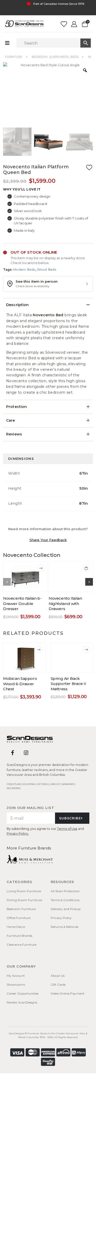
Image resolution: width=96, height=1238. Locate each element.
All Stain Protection (65, 891)
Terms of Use (67, 829)
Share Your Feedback (48, 540)
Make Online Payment (67, 993)
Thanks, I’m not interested (48, 1229)
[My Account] (74, 24)
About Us (58, 976)
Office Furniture (18, 918)
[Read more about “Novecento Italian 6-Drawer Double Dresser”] (41, 568)
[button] (48, 284)
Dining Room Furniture (24, 900)
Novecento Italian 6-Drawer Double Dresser (22, 603)
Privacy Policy (61, 918)
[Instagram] (26, 753)
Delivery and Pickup (66, 909)
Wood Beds (46, 269)
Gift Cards (58, 984)
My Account (16, 976)
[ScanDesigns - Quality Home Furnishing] (24, 23)
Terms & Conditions (65, 900)
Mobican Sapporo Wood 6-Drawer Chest (20, 683)
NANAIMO (68, 784)
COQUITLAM (14, 784)
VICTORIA (42, 784)
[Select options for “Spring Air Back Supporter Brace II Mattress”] (86, 649)
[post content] (25, 577)
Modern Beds (24, 269)
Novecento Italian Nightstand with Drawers (65, 603)
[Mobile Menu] (10, 43)
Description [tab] (17, 304)
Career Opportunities (22, 993)
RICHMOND (13, 788)
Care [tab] (10, 420)
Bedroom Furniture (21, 909)
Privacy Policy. (18, 833)
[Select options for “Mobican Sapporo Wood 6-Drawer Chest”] (39, 649)
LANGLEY (54, 784)
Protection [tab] (16, 406)
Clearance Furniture (21, 944)
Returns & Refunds (64, 927)
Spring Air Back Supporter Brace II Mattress (68, 683)
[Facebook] (12, 753)
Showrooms (16, 984)
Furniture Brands (19, 936)
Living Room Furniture (24, 891)
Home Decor (16, 927)
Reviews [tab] (14, 434)
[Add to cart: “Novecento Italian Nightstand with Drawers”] (86, 568)
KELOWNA (29, 784)
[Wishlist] (63, 24)
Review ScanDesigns (22, 1002)
